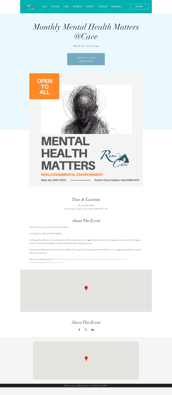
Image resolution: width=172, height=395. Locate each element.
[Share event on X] (86, 330)
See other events (86, 60)
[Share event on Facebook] (79, 330)
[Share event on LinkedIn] (92, 330)
